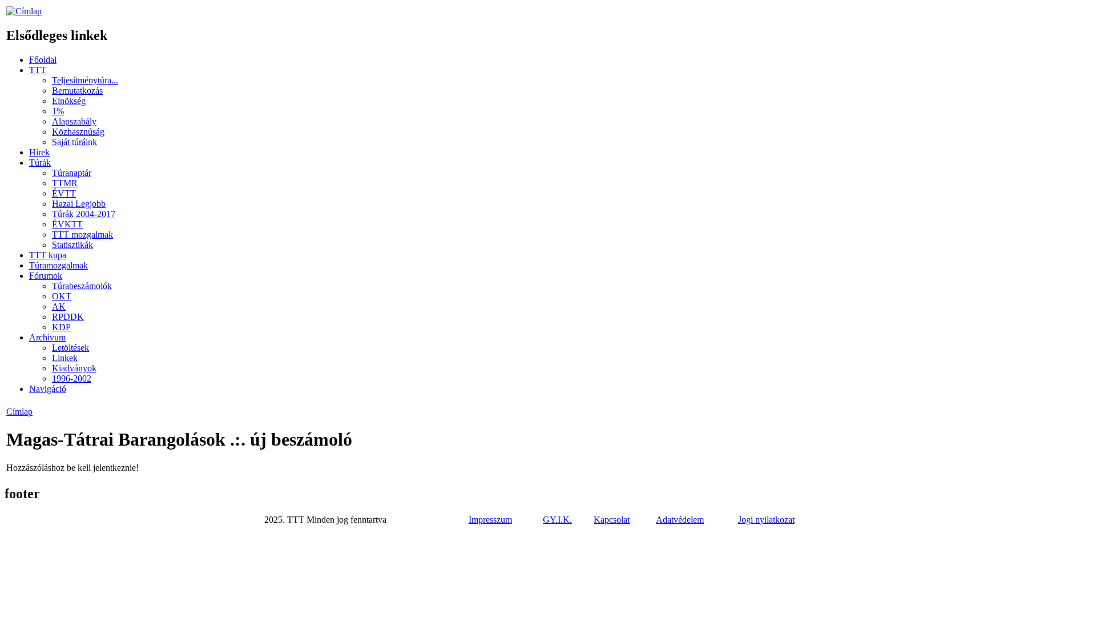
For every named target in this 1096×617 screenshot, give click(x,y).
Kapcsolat (612, 519)
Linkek (65, 358)
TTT (37, 70)
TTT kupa (47, 255)
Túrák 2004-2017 (83, 214)
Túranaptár (71, 173)
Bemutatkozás (77, 90)
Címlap (19, 411)
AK (59, 306)
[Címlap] (24, 11)
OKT (61, 296)
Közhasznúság (78, 132)
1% (58, 111)
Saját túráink (74, 142)
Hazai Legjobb (79, 204)
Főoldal (43, 60)
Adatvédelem (680, 519)
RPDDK (68, 317)
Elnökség (69, 101)
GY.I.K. (557, 519)
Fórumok (45, 276)
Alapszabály (74, 121)
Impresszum (490, 519)
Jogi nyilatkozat (766, 519)
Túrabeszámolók (82, 286)
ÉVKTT (67, 224)
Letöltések (70, 347)
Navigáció (47, 389)
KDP (61, 327)
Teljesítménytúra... (85, 80)
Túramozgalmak (58, 265)
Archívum (47, 337)
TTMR (65, 183)
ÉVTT (64, 193)
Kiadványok (74, 368)
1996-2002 (71, 378)
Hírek (39, 152)
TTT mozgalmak (82, 234)
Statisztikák (72, 245)
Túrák (40, 162)
